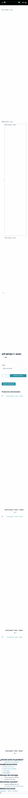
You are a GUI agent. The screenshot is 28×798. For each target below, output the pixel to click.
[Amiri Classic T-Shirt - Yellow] (14, 451)
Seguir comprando (8, 384)
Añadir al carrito (18, 375)
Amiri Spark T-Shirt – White (14, 630)
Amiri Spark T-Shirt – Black (14, 751)
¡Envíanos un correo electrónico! (14, 786)
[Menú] (2, 2)
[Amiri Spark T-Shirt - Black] (14, 692)
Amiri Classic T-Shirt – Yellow (14, 510)
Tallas (3, 365)
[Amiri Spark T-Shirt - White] (14, 572)
